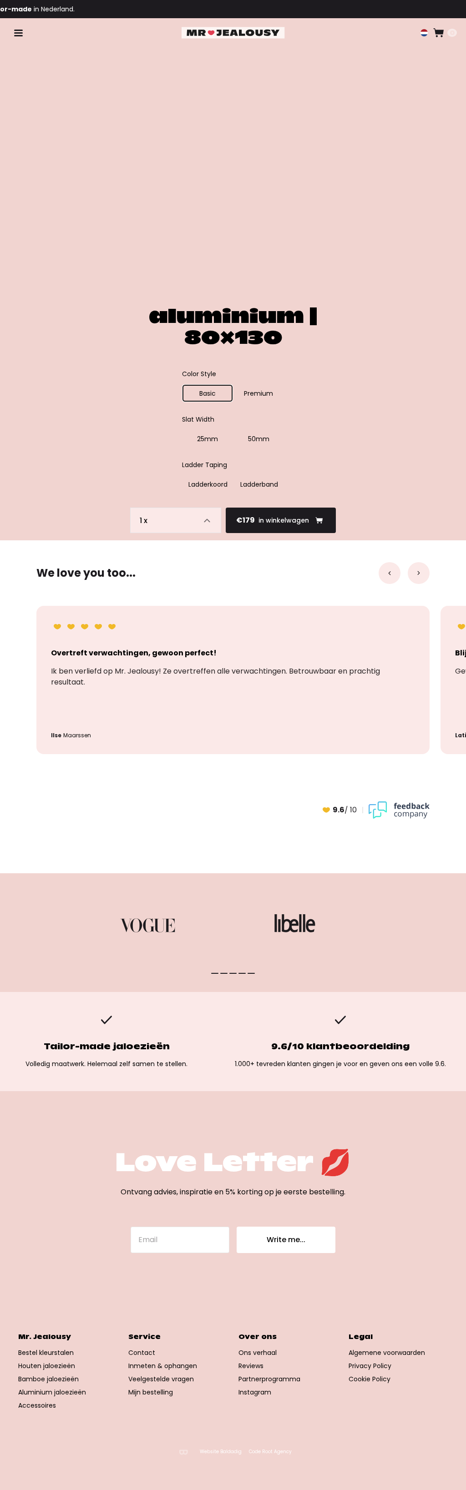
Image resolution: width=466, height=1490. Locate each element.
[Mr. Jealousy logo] (233, 33)
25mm (207, 438)
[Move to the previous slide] (389, 573)
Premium (258, 393)
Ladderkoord (208, 484)
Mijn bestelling (150, 1392)
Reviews (250, 1365)
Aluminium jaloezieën (52, 1392)
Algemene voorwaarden (387, 1352)
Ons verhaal (257, 1352)
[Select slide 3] (242, 973)
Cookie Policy (369, 1379)
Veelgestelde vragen (161, 1379)
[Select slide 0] (214, 973)
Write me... (286, 1239)
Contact (141, 1352)
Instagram (254, 1392)
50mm (258, 438)
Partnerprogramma (269, 1379)
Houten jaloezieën (46, 1365)
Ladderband (259, 484)
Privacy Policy (370, 1365)
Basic (207, 393)
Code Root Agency (270, 1452)
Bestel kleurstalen (46, 1352)
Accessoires (37, 1405)
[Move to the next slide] (419, 573)
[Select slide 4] (251, 973)
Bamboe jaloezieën (48, 1379)
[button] (424, 32)
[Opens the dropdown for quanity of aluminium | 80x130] (175, 520)
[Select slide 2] (233, 973)
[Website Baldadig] (183, 1452)
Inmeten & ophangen (162, 1365)
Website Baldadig (221, 1452)
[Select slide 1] (224, 973)
